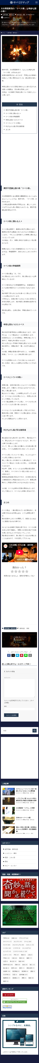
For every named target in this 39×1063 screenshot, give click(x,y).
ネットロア (26, 948)
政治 (24, 964)
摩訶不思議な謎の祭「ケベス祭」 (17, 110)
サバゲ (6, 945)
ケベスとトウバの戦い (13, 123)
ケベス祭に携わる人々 (13, 113)
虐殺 (32, 971)
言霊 (15, 974)
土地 (30, 955)
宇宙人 (6, 958)
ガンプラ (18, 941)
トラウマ (16, 948)
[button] (9, 655)
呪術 (23, 955)
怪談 (21, 961)
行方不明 (6, 974)
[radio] (12, 572)
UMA (14, 938)
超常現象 (23, 974)
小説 (14, 958)
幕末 (21, 958)
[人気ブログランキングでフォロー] (14, 1003)
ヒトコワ (7, 951)
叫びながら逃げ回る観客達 (15, 126)
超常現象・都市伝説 (8, 14)
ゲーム (27, 941)
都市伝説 (19, 14)
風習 (5, 981)
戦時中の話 (8, 964)
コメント (7, 677)
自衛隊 (6, 971)
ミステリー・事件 (11, 853)
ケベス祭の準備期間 (13, 116)
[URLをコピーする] (30, 655)
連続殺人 (16, 978)
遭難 (24, 978)
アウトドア (23, 938)
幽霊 (29, 958)
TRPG (6, 938)
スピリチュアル (18, 945)
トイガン (7, 948)
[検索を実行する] (34, 731)
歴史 (6, 861)
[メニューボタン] (36, 2)
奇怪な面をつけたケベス (14, 120)
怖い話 (13, 961)
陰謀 (31, 978)
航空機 (25, 971)
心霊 (5, 961)
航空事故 (16, 971)
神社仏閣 (30, 968)
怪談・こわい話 (10, 857)
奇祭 (24, 14)
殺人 (32, 964)
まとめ (8, 129)
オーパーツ (7, 941)
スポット (30, 945)
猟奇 (21, 968)
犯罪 (14, 968)
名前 (5, 706)
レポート (7, 955)
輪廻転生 (6, 978)
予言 (16, 955)
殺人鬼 (6, 968)
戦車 (17, 964)
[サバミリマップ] (19, 2)
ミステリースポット (20, 951)
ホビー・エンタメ (11, 866)
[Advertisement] (19, 159)
